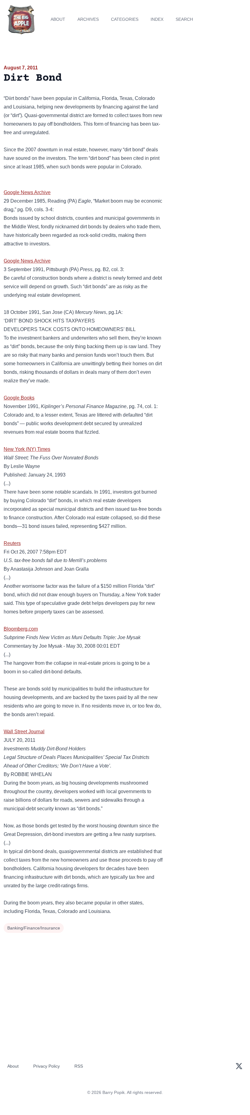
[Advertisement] (208, 99)
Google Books (19, 397)
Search (184, 19)
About (58, 19)
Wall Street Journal (24, 731)
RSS (78, 1066)
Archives (88, 19)
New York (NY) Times (27, 449)
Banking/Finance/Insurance (33, 927)
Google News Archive (27, 192)
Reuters (12, 543)
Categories (124, 19)
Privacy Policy (46, 1066)
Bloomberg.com (21, 628)
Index (157, 19)
